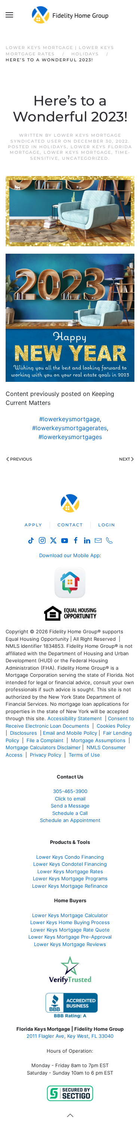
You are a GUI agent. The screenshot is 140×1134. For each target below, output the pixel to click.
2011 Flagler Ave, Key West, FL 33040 (70, 1036)
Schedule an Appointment (70, 820)
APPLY (33, 524)
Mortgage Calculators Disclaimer (43, 747)
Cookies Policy (114, 726)
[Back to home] (70, 15)
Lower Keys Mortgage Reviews (70, 944)
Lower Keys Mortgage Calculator (70, 915)
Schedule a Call (70, 813)
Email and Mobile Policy (70, 733)
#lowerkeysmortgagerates (69, 428)
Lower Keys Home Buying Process (70, 922)
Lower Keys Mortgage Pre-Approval (70, 937)
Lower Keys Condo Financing (70, 857)
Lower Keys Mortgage (77, 152)
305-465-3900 (70, 791)
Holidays (53, 146)
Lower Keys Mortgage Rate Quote (70, 930)
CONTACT (70, 524)
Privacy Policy (45, 755)
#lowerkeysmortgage (69, 419)
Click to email (70, 799)
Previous (21, 459)
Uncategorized (85, 158)
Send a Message (70, 806)
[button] (9, 15)
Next (124, 459)
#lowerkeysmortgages (70, 437)
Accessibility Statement (74, 718)
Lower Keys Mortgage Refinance (70, 886)
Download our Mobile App (69, 555)
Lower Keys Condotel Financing (70, 864)
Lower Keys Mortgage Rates (70, 871)
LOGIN (106, 524)
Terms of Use (85, 755)
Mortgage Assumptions (98, 740)
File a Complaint (46, 740)
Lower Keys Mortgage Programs (70, 878)
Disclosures (23, 733)
